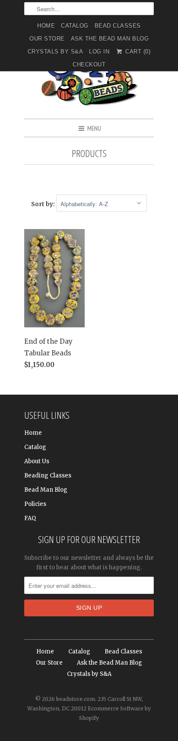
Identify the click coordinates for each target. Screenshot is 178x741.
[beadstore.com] (89, 75)
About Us (36, 461)
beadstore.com (75, 699)
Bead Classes (118, 25)
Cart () (137, 51)
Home (46, 25)
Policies (35, 504)
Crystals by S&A (55, 51)
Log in (99, 51)
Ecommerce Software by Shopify (115, 713)
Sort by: (43, 204)
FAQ (30, 518)
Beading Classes (47, 475)
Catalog (75, 25)
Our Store (47, 38)
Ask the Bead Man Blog (110, 38)
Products (89, 153)
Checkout (89, 64)
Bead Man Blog (45, 489)
